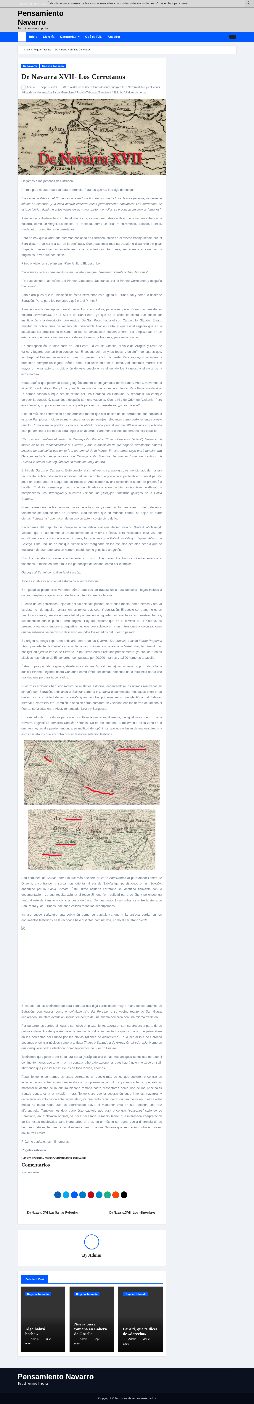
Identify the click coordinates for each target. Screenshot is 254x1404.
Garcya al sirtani (150, 87)
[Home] (22, 36)
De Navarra (30, 65)
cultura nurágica (111, 87)
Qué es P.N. (93, 36)
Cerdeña (79, 87)
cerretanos (93, 87)
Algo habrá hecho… (35, 1331)
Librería (48, 36)
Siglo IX (118, 92)
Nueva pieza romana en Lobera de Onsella (90, 1329)
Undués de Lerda (135, 92)
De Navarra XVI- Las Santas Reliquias (52, 1212)
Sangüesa (105, 92)
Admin (31, 87)
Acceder (114, 36)
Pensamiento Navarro (56, 1377)
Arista (68, 87)
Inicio (33, 36)
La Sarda (54, 92)
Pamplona (68, 92)
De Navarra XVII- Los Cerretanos (73, 76)
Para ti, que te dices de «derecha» (140, 1331)
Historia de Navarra (34, 92)
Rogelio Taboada (53, 65)
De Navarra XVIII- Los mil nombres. (133, 1212)
